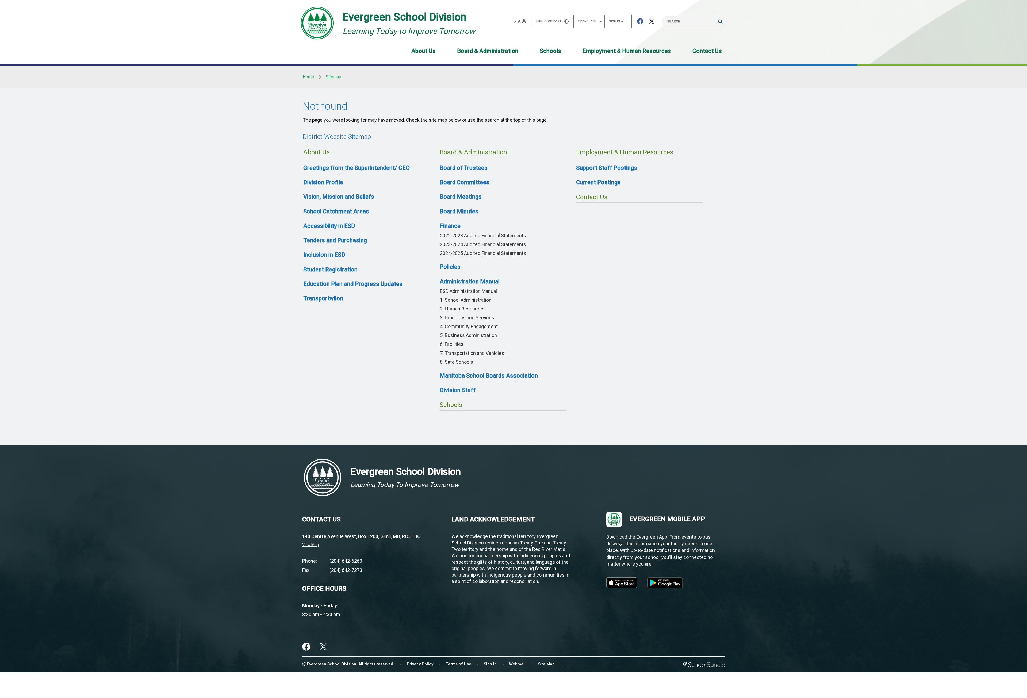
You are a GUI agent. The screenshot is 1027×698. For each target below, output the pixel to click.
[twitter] (323, 647)
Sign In (490, 664)
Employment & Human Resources (627, 51)
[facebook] (306, 647)
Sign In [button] (615, 21)
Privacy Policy (420, 664)
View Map (310, 545)
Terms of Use (458, 664)
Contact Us (707, 51)
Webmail (517, 664)
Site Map (546, 664)
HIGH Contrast (548, 21)
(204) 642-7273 (345, 570)
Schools (550, 51)
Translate (587, 21)
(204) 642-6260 (345, 561)
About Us (423, 51)
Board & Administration (487, 51)
